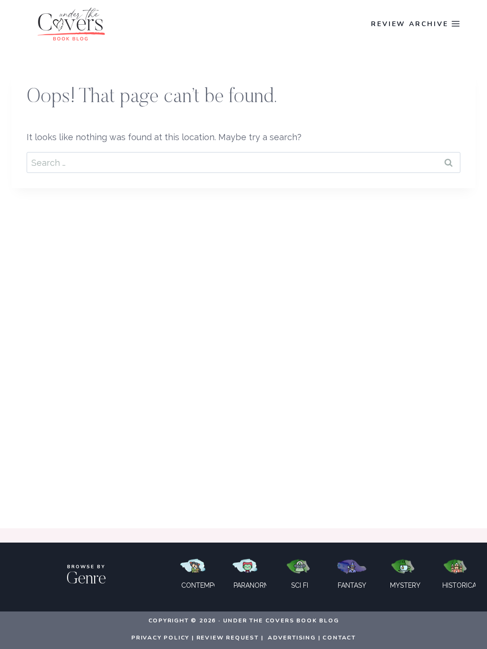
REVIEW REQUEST (227, 637)
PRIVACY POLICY (160, 637)
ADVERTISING (292, 637)
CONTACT (339, 637)
